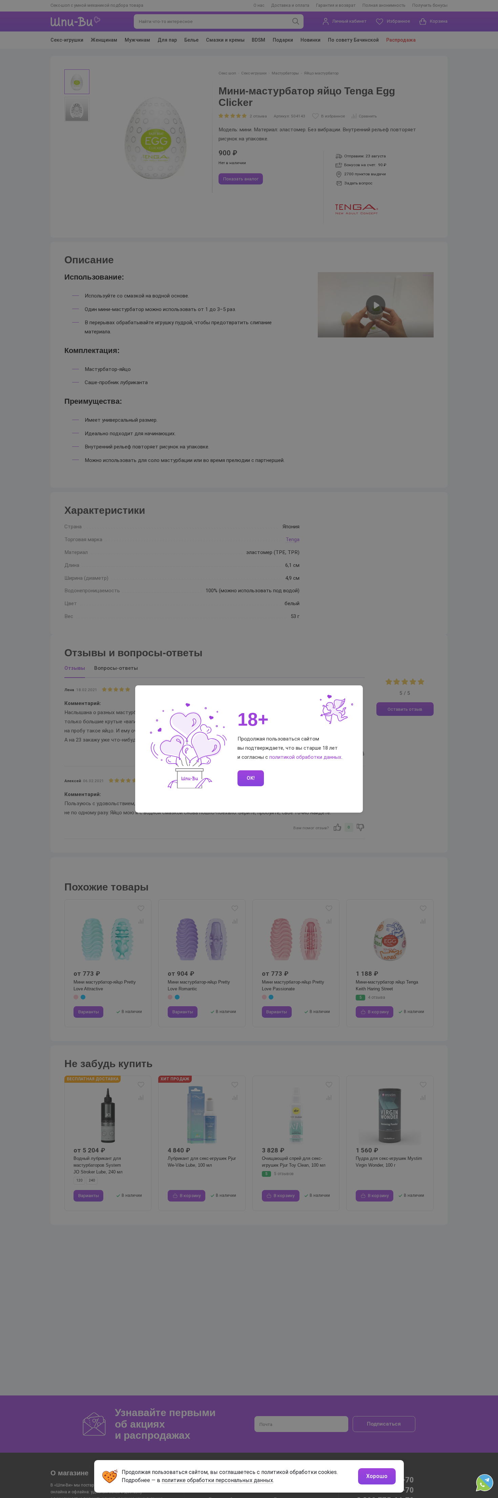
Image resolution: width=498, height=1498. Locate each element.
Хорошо (377, 1476)
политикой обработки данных (305, 757)
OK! (251, 778)
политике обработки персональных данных (217, 1480)
